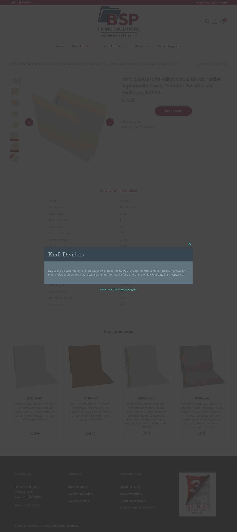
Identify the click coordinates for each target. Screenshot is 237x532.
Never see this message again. (118, 289)
